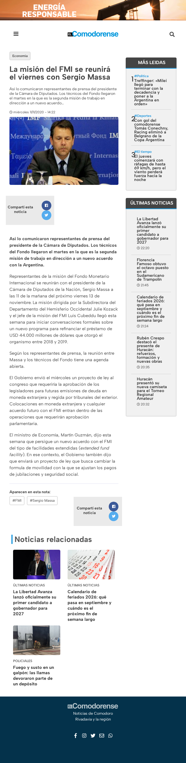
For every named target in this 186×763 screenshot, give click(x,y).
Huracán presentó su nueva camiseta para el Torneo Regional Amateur (152, 389)
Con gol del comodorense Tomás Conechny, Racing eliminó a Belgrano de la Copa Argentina (151, 130)
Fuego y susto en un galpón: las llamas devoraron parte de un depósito (33, 676)
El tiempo (144, 152)
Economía (20, 56)
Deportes (144, 116)
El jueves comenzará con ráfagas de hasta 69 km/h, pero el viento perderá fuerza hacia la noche (150, 168)
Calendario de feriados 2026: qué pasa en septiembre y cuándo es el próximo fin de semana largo (89, 605)
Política (142, 76)
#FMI (17, 500)
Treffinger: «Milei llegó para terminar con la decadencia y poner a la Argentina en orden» (150, 92)
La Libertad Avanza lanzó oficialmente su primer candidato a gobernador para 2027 (34, 602)
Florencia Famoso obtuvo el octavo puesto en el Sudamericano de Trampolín (153, 269)
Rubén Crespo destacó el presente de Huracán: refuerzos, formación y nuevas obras (150, 350)
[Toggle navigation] (16, 33)
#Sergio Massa (42, 500)
